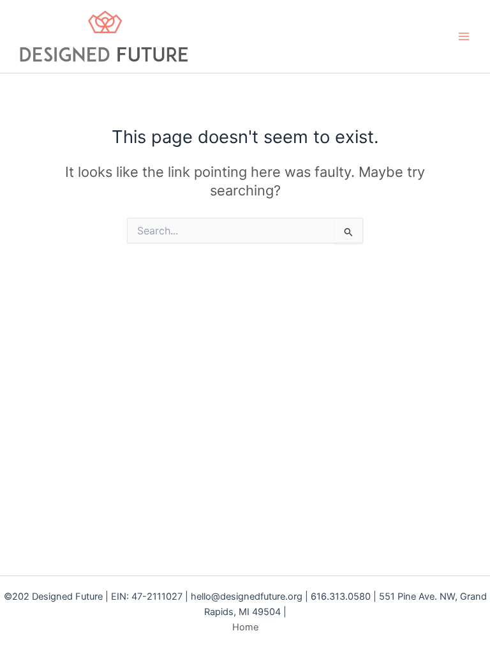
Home (245, 627)
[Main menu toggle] (463, 36)
